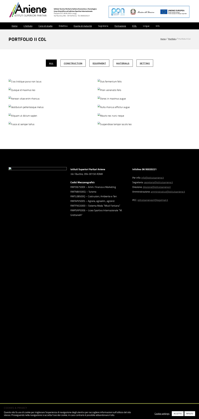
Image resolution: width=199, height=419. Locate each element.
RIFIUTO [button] (189, 413)
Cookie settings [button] (162, 413)
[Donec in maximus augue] (120, 98)
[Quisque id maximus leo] (31, 90)
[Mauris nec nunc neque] (120, 115)
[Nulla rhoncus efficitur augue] (120, 107)
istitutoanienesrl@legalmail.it (153, 200)
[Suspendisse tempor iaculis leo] (120, 124)
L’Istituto (28, 26)
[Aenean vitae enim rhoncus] (31, 98)
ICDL (134, 26)
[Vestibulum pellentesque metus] (31, 107)
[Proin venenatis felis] (120, 90)
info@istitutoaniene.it (152, 178)
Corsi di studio (46, 26)
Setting (145, 63)
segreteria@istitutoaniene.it (158, 182)
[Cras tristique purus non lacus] (31, 81)
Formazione (120, 26)
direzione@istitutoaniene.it (157, 187)
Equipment (99, 63)
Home (14, 26)
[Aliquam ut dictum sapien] (31, 115)
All (51, 63)
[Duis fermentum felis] (120, 81)
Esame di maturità (83, 26)
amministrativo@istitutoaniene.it (168, 191)
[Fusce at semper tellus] (31, 124)
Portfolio (172, 38)
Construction (73, 63)
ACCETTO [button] (178, 413)
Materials (123, 63)
